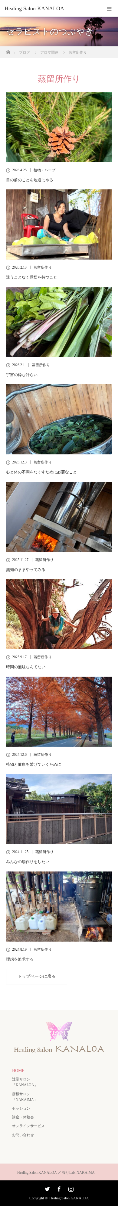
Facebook (58, 1187)
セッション (21, 1108)
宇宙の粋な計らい (22, 374)
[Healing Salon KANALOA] (50, 8)
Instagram (70, 1187)
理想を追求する (20, 959)
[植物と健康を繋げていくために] (59, 712)
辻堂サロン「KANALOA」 (25, 1082)
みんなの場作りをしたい (27, 861)
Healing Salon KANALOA (69, 1198)
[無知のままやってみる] (59, 517)
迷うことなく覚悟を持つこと (31, 277)
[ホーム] (8, 50)
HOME (18, 1070)
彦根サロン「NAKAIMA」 (25, 1097)
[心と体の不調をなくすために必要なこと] (59, 419)
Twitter (46, 1187)
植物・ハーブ (44, 170)
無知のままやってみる (25, 569)
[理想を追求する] (59, 906)
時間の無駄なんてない (25, 667)
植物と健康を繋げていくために (33, 764)
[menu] (109, 8)
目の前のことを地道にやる (29, 180)
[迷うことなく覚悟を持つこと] (59, 224)
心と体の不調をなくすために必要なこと (41, 472)
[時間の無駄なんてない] (59, 614)
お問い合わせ (23, 1135)
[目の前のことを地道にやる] (59, 127)
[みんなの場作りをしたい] (59, 809)
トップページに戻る (37, 976)
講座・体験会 (23, 1117)
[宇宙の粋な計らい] (59, 322)
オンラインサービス (28, 1126)
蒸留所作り (43, 267)
